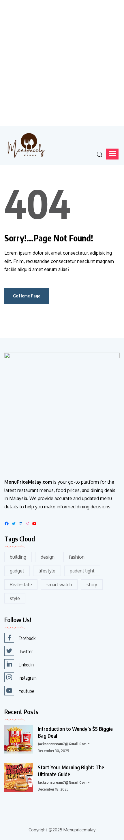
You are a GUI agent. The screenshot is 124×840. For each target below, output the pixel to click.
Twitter (26, 651)
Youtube (26, 691)
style (15, 598)
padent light (82, 571)
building (18, 557)
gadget (17, 571)
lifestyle (47, 571)
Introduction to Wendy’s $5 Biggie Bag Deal (75, 732)
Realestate (21, 584)
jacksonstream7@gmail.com (62, 743)
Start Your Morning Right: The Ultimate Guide (71, 770)
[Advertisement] (62, 62)
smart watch (59, 584)
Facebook (27, 638)
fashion (76, 557)
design (48, 557)
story (92, 584)
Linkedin (26, 665)
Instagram (28, 678)
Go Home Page (26, 295)
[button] (112, 154)
